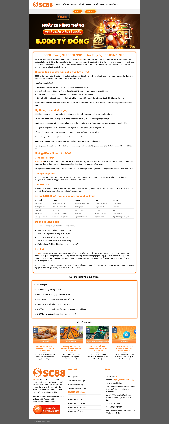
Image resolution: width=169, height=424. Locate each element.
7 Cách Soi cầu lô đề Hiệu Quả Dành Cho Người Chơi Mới (124, 348)
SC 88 (37, 253)
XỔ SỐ (81, 4)
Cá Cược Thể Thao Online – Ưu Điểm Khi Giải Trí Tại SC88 (98, 348)
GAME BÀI (103, 4)
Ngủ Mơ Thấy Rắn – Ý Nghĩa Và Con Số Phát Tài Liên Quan (45, 348)
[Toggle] (35, 285)
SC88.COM (39, 162)
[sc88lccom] (43, 4)
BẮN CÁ (88, 4)
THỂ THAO (65, 4)
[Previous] (32, 345)
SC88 (58, 4)
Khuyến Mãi (113, 4)
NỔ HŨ (95, 4)
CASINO (74, 4)
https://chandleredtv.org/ (123, 380)
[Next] (136, 345)
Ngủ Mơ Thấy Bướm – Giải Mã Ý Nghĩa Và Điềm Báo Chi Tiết (71, 348)
